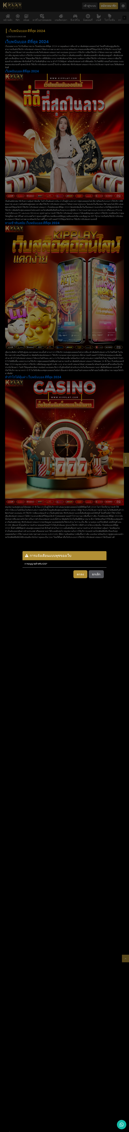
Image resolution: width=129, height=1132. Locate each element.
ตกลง (80, 574)
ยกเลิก (96, 574)
